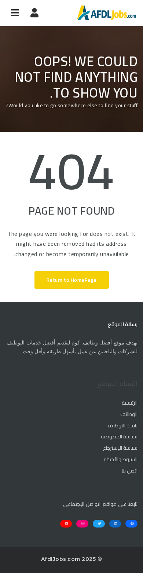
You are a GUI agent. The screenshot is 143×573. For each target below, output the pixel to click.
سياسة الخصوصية (119, 437)
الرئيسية (130, 403)
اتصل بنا (130, 471)
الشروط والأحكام (120, 459)
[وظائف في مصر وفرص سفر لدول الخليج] (106, 13)
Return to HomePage (72, 280)
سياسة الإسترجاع (120, 448)
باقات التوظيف (123, 425)
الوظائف (129, 414)
